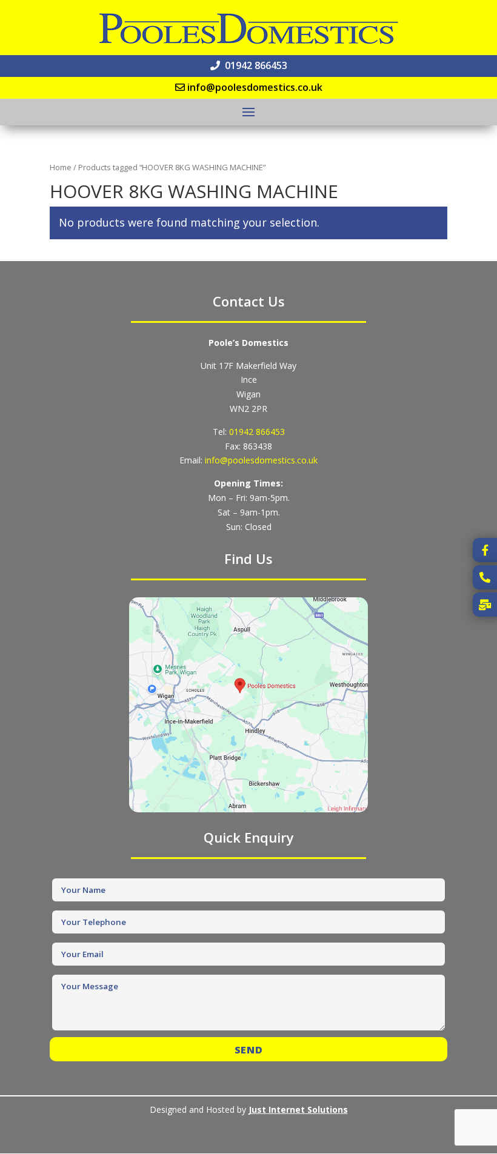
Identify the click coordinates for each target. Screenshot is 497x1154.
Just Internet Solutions (298, 1109)
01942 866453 (257, 431)
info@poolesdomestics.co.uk (261, 460)
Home (61, 167)
